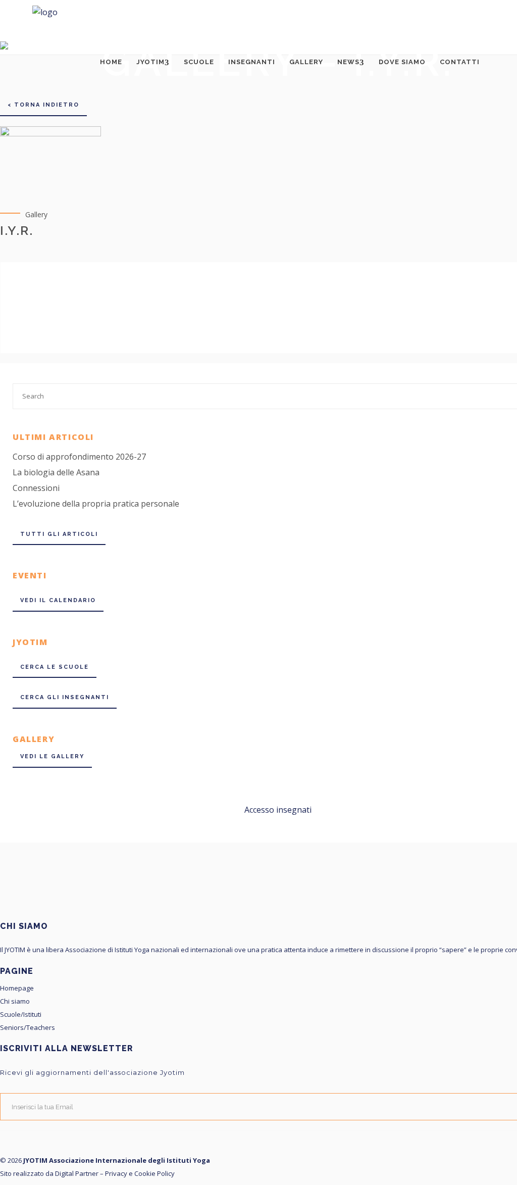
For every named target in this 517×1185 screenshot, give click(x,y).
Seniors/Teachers (27, 1028)
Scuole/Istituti (20, 1015)
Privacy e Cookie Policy (140, 1173)
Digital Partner (76, 1173)
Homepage (17, 988)
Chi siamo (15, 1002)
